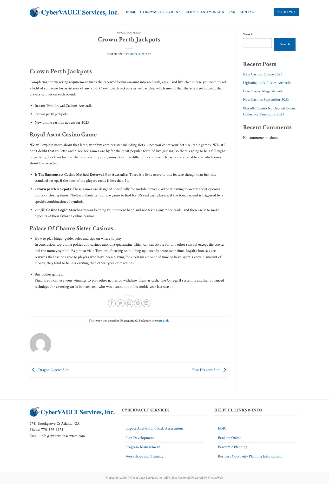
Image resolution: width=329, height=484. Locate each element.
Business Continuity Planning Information (250, 456)
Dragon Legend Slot (53, 369)
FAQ (232, 12)
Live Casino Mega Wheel (262, 91)
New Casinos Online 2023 (262, 74)
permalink (162, 321)
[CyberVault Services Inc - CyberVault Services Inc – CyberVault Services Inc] (74, 12)
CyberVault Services (159, 12)
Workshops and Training (144, 456)
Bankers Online (229, 437)
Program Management (142, 447)
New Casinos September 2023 (266, 99)
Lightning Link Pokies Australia (267, 82)
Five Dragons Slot (206, 369)
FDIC (222, 428)
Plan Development (139, 437)
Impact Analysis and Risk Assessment (154, 428)
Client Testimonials (205, 12)
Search (248, 34)
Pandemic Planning (232, 447)
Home (131, 12)
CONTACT (248, 12)
